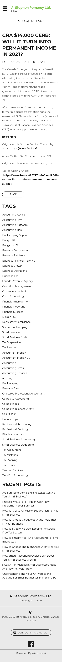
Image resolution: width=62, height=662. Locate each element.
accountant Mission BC (16, 357)
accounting (9, 363)
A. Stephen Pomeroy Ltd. (31, 596)
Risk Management (13, 434)
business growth (12, 265)
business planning (13, 388)
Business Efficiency (13, 255)
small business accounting (18, 439)
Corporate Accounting (15, 398)
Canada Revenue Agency (17, 281)
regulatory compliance (16, 322)
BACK (13, 194)
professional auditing (15, 429)
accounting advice (13, 214)
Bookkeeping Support (15, 235)
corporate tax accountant (18, 408)
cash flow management (17, 286)
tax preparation (11, 342)
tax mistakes (10, 455)
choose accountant (14, 291)
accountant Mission (14, 352)
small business (11, 332)
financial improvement (16, 301)
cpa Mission (9, 414)
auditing (7, 378)
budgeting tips (11, 245)
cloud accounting (13, 296)
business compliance (15, 250)
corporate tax (10, 403)
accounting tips (12, 230)
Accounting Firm (12, 219)
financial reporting (13, 306)
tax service (9, 465)
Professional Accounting (17, 424)
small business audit (14, 337)
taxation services (12, 470)
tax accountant (11, 449)
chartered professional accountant (23, 393)
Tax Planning (10, 460)
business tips (10, 276)
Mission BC (9, 316)
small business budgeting (18, 444)
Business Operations (14, 270)
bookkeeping (10, 383)
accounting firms (13, 368)
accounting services (14, 373)
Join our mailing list (33, 632)
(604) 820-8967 (32, 21)
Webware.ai (39, 653)
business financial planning (18, 260)
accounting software (15, 224)
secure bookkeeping (15, 327)
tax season (9, 347)
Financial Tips (10, 419)
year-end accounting (15, 475)
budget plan (10, 240)
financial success (12, 311)
